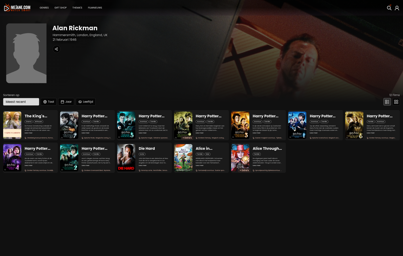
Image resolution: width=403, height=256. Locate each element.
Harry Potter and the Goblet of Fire (38, 148)
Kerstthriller (157, 170)
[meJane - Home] (17, 8)
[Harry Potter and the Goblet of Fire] (12, 157)
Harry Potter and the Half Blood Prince (378, 116)
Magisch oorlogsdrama (221, 138)
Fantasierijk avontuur (206, 170)
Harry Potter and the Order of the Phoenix (152, 116)
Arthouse (38, 121)
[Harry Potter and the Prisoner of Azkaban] (240, 125)
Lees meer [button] (28, 133)
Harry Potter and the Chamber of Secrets (93, 148)
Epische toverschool (320, 138)
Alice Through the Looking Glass (266, 148)
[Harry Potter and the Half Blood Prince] (354, 125)
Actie (142, 154)
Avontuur (86, 121)
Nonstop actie (146, 170)
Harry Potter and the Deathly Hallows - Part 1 (210, 116)
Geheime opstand (160, 138)
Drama (28, 121)
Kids (207, 154)
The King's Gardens (34, 116)
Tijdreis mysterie (282, 138)
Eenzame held (168, 170)
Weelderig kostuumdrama (37, 138)
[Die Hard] (126, 157)
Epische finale (89, 138)
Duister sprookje (221, 170)
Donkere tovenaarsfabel (93, 170)
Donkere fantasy (204, 138)
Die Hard (147, 148)
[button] (44, 7)
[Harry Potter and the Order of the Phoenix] (126, 125)
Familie (96, 121)
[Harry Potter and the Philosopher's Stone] (297, 125)
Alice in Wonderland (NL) (207, 148)
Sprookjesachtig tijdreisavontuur (267, 170)
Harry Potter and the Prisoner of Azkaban (264, 116)
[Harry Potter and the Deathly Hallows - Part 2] (69, 125)
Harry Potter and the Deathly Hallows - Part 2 (95, 116)
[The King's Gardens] (12, 125)
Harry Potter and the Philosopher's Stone (323, 116)
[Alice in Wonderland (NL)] (183, 157)
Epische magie (146, 138)
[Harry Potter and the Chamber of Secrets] (69, 157)
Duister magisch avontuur (265, 138)
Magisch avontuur (335, 138)
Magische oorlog (102, 138)
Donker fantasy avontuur (378, 138)
